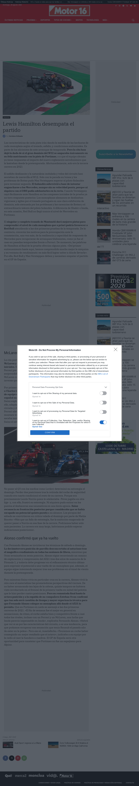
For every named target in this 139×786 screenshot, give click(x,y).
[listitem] (69, 387)
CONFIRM (50, 432)
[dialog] (69, 393)
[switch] (103, 393)
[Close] (116, 350)
